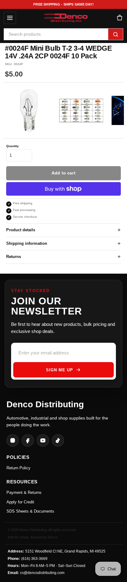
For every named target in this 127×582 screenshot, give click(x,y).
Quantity (12, 146)
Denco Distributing (45, 404)
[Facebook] (28, 440)
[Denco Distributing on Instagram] (12, 440)
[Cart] (119, 18)
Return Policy (18, 468)
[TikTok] (58, 440)
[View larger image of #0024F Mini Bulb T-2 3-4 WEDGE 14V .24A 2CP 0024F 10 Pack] (29, 110)
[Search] (115, 34)
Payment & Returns (24, 492)
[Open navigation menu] (10, 18)
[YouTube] (43, 440)
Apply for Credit (20, 502)
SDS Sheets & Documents (30, 511)
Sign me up (59, 370)
